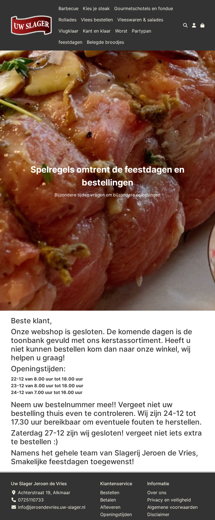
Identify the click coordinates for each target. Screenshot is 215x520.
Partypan (141, 31)
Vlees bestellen (97, 19)
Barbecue (68, 8)
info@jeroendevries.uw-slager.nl (51, 507)
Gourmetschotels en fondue (143, 8)
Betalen (108, 500)
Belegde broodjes (105, 42)
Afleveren (110, 507)
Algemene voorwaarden (172, 507)
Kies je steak (96, 8)
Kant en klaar (97, 31)
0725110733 (30, 500)
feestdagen (70, 42)
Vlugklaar (68, 31)
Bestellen (109, 492)
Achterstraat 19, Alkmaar (43, 492)
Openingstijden (116, 514)
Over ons (156, 492)
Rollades (67, 19)
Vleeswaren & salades (140, 19)
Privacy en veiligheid (169, 500)
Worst (121, 31)
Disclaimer (158, 514)
